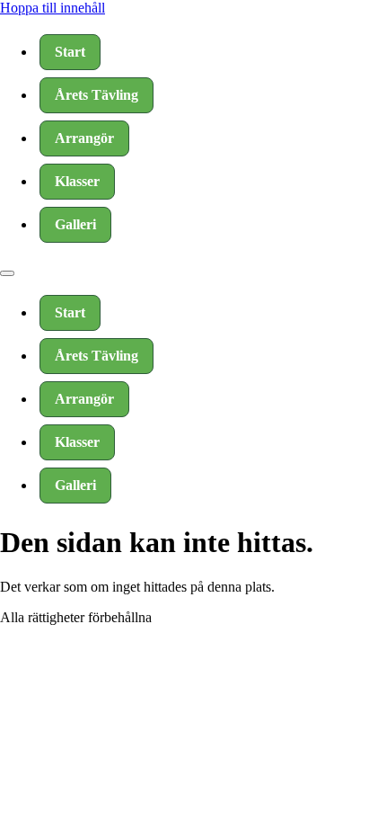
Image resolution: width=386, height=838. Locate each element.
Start (70, 51)
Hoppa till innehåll (52, 7)
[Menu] (7, 273)
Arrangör (84, 138)
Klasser (77, 181)
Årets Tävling (96, 95)
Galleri (75, 224)
